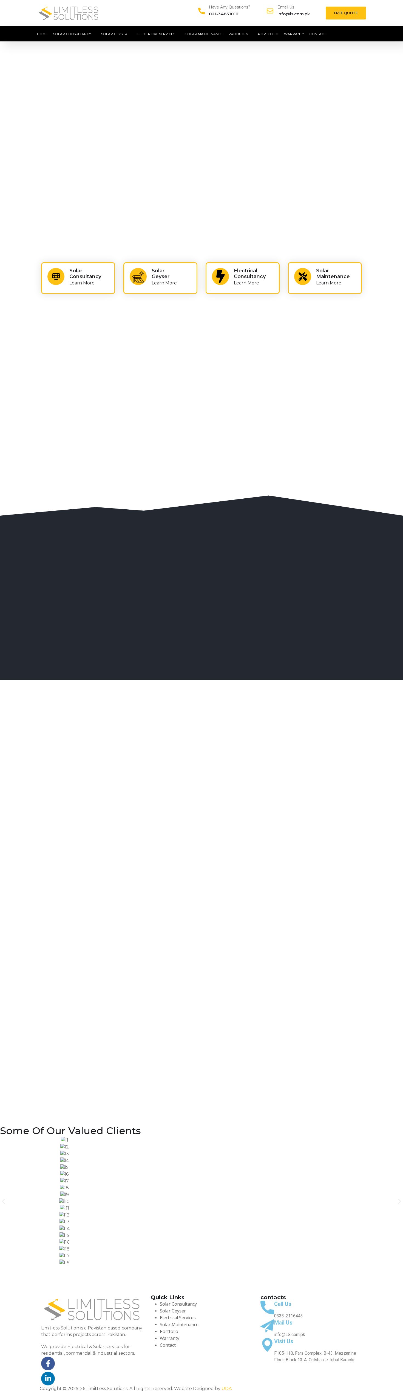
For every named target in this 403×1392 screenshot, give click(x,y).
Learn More (82, 283)
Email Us (285, 7)
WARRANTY (294, 34)
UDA (227, 1388)
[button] (3, 1201)
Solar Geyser (160, 274)
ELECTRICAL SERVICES (156, 34)
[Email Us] (270, 11)
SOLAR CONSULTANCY (72, 34)
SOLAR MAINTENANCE (204, 34)
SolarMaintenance (333, 274)
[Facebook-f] (48, 1363)
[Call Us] (267, 1307)
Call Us (282, 1304)
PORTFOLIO (268, 34)
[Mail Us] (267, 1326)
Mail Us (283, 1322)
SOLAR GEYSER (114, 34)
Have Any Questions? (229, 7)
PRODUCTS (238, 34)
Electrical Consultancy (250, 274)
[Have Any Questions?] (201, 11)
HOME (42, 34)
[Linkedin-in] (48, 1378)
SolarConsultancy (85, 274)
